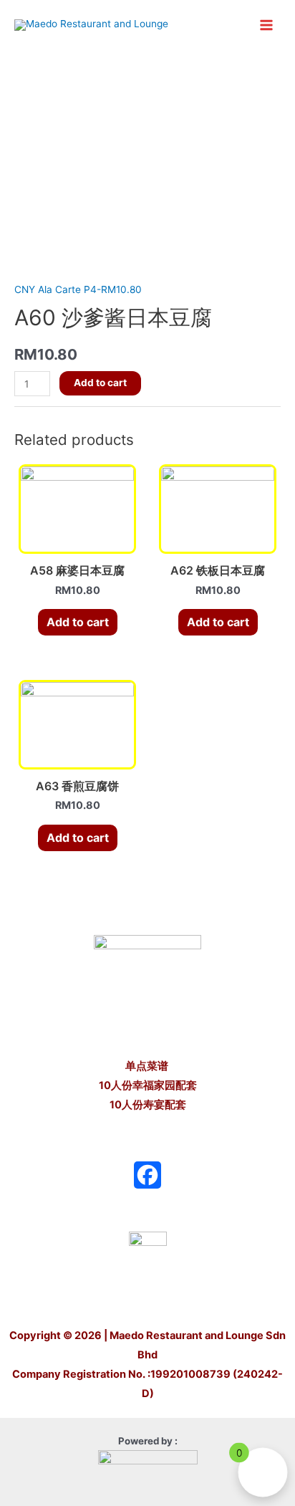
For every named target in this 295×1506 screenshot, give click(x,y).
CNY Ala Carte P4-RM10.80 (78, 289)
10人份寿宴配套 (148, 1104)
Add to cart (100, 382)
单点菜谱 (147, 1066)
